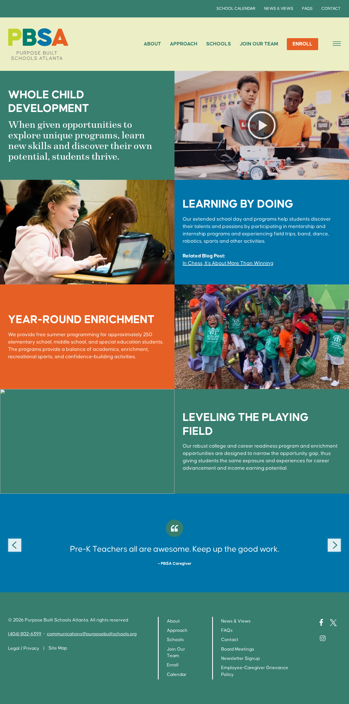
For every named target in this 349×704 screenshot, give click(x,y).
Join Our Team (259, 44)
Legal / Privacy (23, 648)
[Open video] (261, 125)
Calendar (176, 674)
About (152, 44)
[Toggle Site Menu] (335, 44)
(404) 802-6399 (24, 634)
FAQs (307, 9)
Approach (183, 44)
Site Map (58, 648)
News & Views (278, 9)
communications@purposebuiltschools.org (92, 634)
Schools (218, 44)
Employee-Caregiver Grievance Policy (254, 671)
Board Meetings (237, 649)
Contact (331, 9)
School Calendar (235, 9)
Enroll (302, 44)
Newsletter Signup (240, 658)
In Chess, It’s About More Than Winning (228, 263)
